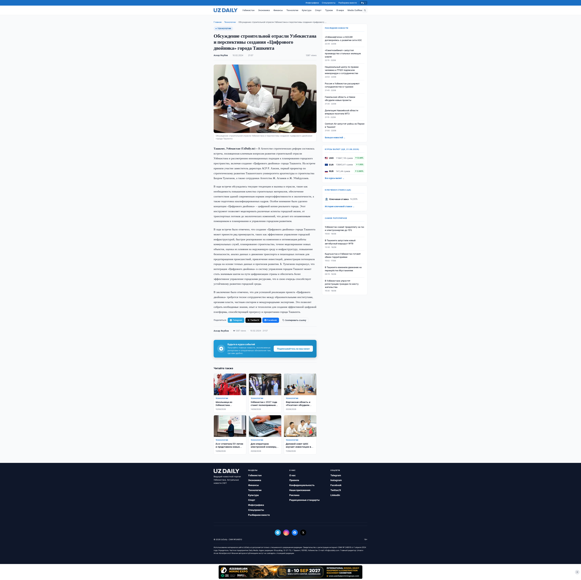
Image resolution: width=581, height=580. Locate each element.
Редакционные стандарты (304, 500)
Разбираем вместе (347, 3)
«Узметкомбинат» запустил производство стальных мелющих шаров (343, 53)
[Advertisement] (290, 572)
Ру (362, 3)
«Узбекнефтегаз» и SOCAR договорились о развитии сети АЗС (343, 38)
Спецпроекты (328, 3)
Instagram (336, 480)
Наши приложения (299, 490)
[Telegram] (278, 533)
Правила (294, 480)
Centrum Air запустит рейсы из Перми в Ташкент (344, 125)
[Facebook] (295, 533)
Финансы (278, 10)
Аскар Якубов (221, 55)
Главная (218, 22)
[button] (364, 10)
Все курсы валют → (334, 178)
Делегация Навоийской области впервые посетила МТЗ (341, 112)
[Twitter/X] (303, 533)
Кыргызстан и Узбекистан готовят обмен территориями (343, 255)
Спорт (318, 10)
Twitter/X (254, 320)
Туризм (329, 10)
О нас (292, 475)
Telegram (237, 320)
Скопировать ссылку (295, 320)
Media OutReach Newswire (361, 10)
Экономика (264, 10)
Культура (306, 10)
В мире (340, 10)
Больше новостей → (335, 137)
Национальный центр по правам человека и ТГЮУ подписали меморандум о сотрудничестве (342, 70)
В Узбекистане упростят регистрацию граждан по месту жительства (342, 283)
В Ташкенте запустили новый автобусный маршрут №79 (340, 242)
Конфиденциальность (302, 485)
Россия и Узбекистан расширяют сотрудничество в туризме (342, 85)
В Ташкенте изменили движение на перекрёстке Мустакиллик (343, 269)
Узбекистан (248, 10)
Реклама (294, 495)
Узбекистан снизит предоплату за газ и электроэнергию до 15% (344, 229)
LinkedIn (335, 495)
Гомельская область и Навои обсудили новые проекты (340, 98)
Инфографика (312, 3)
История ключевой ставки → (340, 206)
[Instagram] (286, 533)
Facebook (272, 320)
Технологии (292, 10)
